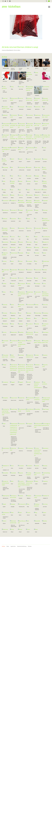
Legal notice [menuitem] (13, 546)
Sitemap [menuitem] (29, 546)
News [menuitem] (8, 546)
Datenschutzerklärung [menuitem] (21, 546)
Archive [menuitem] (3, 546)
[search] (47, 1)
